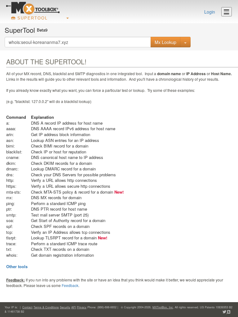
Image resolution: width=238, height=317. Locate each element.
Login (209, 12)
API (73, 307)
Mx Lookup (165, 42)
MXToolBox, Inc (162, 307)
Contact (27, 307)
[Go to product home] (33, 8)
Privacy (81, 307)
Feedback (70, 285)
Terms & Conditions (46, 307)
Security (65, 307)
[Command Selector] (185, 42)
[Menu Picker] (226, 11)
